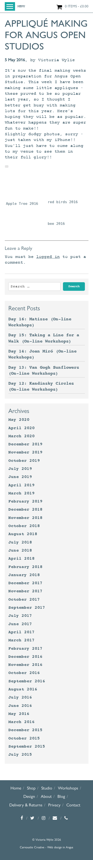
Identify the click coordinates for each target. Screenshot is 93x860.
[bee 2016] (56, 213)
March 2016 (21, 721)
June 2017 (20, 624)
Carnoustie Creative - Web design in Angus (46, 847)
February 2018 (25, 566)
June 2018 (20, 550)
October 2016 (24, 672)
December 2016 (25, 656)
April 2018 (21, 558)
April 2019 (21, 485)
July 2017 (20, 615)
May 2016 (18, 713)
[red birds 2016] (63, 187)
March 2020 (21, 436)
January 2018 (24, 575)
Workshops (68, 787)
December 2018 (25, 509)
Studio (46, 787)
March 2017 (21, 640)
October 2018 (24, 525)
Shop (31, 787)
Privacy (54, 804)
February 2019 (25, 501)
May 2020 (18, 419)
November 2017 (25, 591)
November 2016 (25, 664)
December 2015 (25, 730)
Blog (61, 796)
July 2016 (20, 697)
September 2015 (26, 746)
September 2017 (26, 607)
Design (29, 796)
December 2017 (25, 583)
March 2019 (21, 493)
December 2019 (25, 444)
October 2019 (24, 460)
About (46, 796)
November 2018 (25, 517)
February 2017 (25, 648)
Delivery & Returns (25, 804)
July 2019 (20, 468)
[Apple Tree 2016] (22, 188)
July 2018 (20, 542)
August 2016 (22, 689)
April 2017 (21, 632)
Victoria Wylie (56, 60)
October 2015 (24, 738)
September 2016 (26, 681)
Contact (73, 804)
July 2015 (20, 754)
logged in (48, 257)
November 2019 (25, 452)
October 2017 (24, 599)
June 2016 (20, 705)
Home (15, 787)
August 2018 (22, 534)
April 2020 (21, 428)
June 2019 (20, 476)
